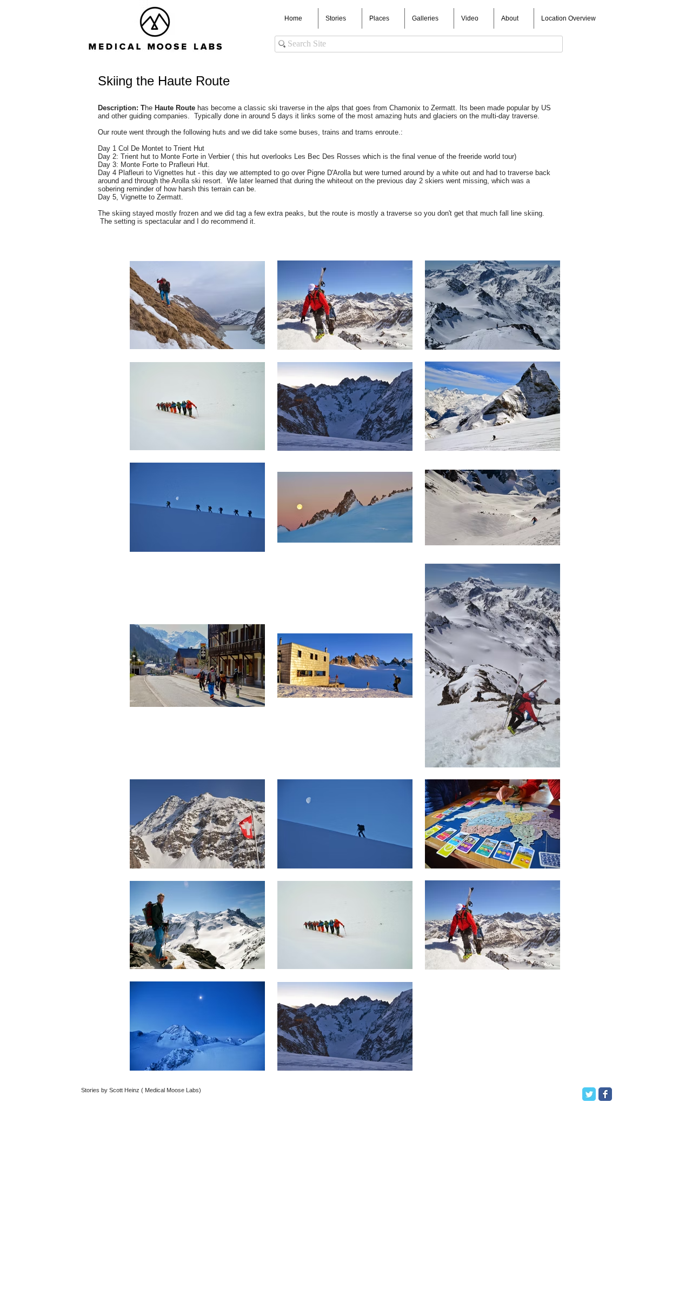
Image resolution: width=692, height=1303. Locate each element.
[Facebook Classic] (605, 1094)
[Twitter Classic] (589, 1094)
